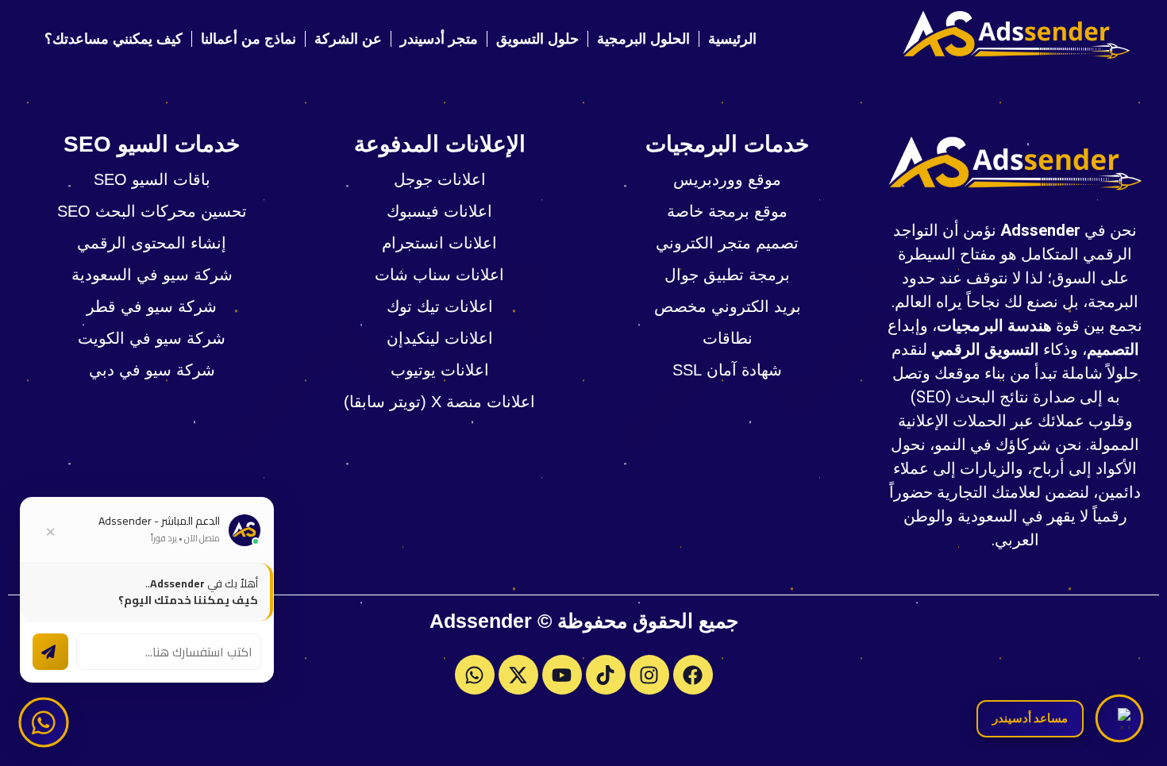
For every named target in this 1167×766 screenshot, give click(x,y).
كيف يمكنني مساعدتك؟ (113, 39)
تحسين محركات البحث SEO (152, 211)
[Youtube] (562, 675)
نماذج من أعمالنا (248, 39)
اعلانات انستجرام (439, 243)
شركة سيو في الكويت (151, 338)
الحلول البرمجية (643, 39)
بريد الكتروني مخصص (727, 306)
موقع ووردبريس (727, 179)
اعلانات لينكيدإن (440, 338)
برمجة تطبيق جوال (727, 274)
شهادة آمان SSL (727, 370)
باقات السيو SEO (152, 179)
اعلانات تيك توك (440, 306)
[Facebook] (693, 675)
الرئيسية (732, 39)
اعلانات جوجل (440, 179)
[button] (1119, 718)
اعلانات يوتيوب (440, 370)
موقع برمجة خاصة (727, 211)
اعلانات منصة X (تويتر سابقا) (439, 401)
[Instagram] (649, 675)
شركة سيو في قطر (152, 306)
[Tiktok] (606, 675)
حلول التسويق (537, 39)
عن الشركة (348, 39)
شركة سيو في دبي (152, 370)
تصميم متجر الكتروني (727, 243)
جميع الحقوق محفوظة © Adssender (583, 621)
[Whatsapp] (475, 675)
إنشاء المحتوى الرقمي (151, 243)
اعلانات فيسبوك (439, 211)
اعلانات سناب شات (439, 274)
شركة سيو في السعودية (152, 274)
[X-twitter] (518, 675)
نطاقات (728, 338)
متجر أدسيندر (439, 39)
